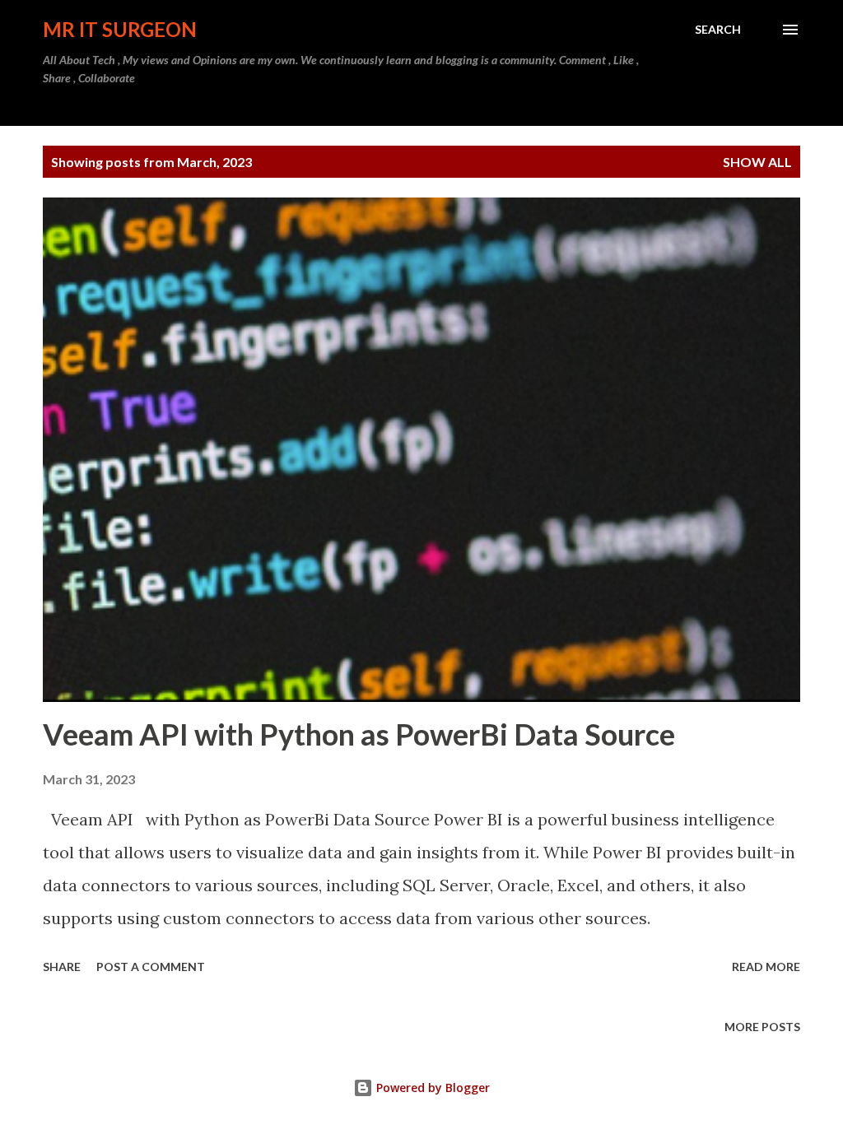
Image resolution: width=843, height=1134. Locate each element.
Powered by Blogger (431, 1087)
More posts (762, 1027)
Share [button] (62, 967)
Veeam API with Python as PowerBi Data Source (359, 734)
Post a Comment (150, 967)
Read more (766, 967)
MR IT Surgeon (120, 29)
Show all (757, 162)
